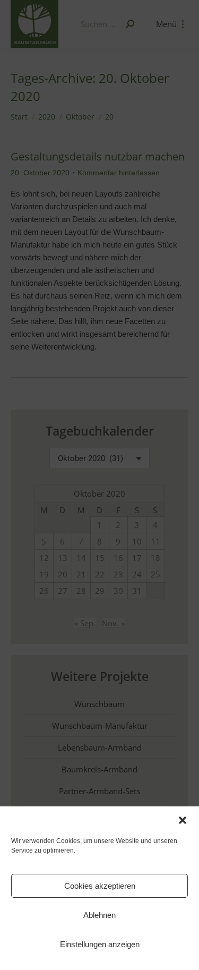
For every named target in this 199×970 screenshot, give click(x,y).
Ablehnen (99, 915)
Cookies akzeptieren (99, 885)
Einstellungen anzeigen (100, 944)
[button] (182, 820)
